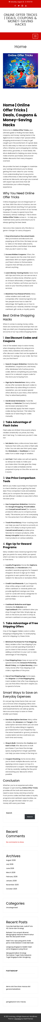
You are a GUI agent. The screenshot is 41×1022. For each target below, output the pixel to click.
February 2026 (11, 876)
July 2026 (9, 864)
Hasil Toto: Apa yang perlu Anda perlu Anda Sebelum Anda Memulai (19, 942)
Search (9, 813)
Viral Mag (17, 1019)
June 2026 (10, 868)
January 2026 (11, 881)
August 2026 (11, 860)
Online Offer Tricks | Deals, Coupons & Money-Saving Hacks (20, 20)
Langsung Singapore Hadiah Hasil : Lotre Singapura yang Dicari (19, 948)
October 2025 (11, 889)
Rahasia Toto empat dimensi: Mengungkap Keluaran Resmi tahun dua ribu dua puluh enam (20, 934)
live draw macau (20, 986)
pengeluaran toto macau (16, 1002)
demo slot (10, 986)
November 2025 (12, 885)
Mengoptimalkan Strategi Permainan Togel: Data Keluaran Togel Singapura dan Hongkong (18, 955)
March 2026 (10, 872)
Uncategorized (12, 907)
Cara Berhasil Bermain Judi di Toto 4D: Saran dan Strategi (19, 927)
